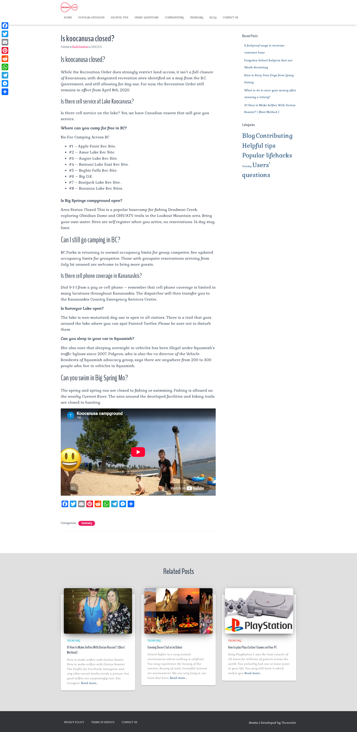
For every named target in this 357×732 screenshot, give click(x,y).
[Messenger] (5, 83)
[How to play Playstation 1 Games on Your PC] (259, 610)
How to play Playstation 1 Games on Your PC (252, 647)
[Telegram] (5, 75)
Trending (196, 17)
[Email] (5, 42)
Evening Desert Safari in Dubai (165, 647)
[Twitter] (5, 34)
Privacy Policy (74, 722)
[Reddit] (5, 59)
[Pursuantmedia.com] (69, 7)
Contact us (230, 17)
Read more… (89, 683)
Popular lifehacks (91, 17)
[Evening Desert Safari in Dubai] (178, 610)
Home (68, 17)
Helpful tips (119, 17)
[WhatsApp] (5, 67)
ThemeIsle (288, 723)
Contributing (174, 17)
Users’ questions (146, 17)
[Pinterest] (5, 50)
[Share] (5, 92)
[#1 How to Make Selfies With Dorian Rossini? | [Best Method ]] (98, 610)
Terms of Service (103, 722)
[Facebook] (5, 25)
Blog (213, 17)
